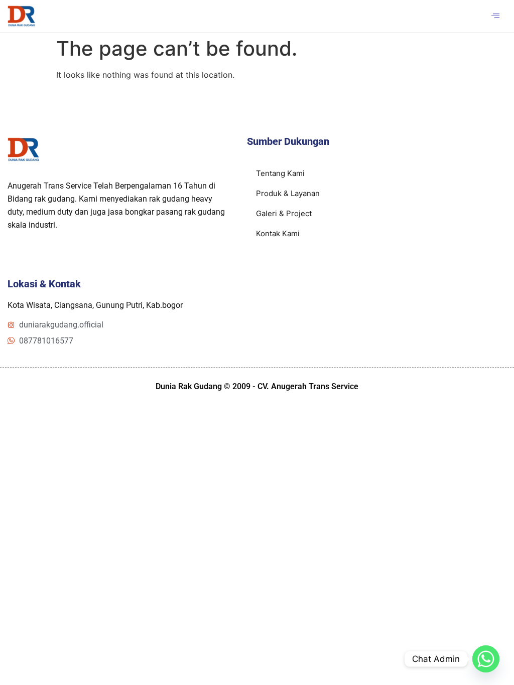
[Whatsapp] (485, 658)
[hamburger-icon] (495, 16)
